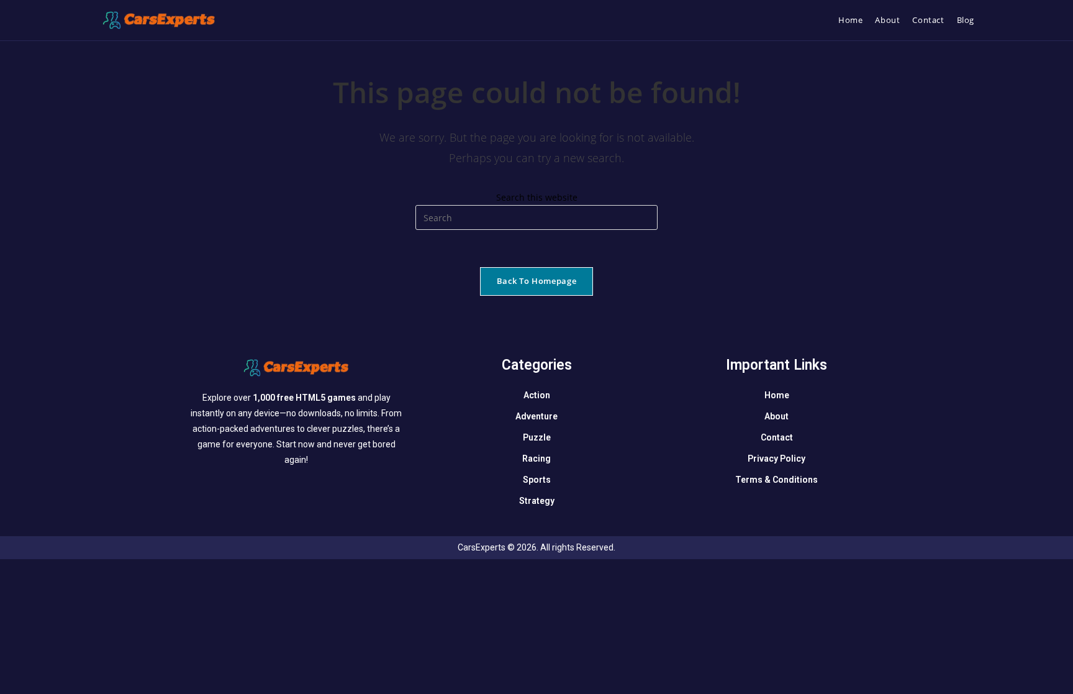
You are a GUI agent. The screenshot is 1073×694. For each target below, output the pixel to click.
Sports (537, 480)
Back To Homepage (536, 280)
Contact (777, 437)
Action (536, 395)
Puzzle (537, 437)
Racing (536, 458)
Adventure (536, 416)
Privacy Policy (776, 458)
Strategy (537, 501)
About (776, 416)
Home (776, 395)
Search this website (536, 197)
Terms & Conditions (776, 480)
